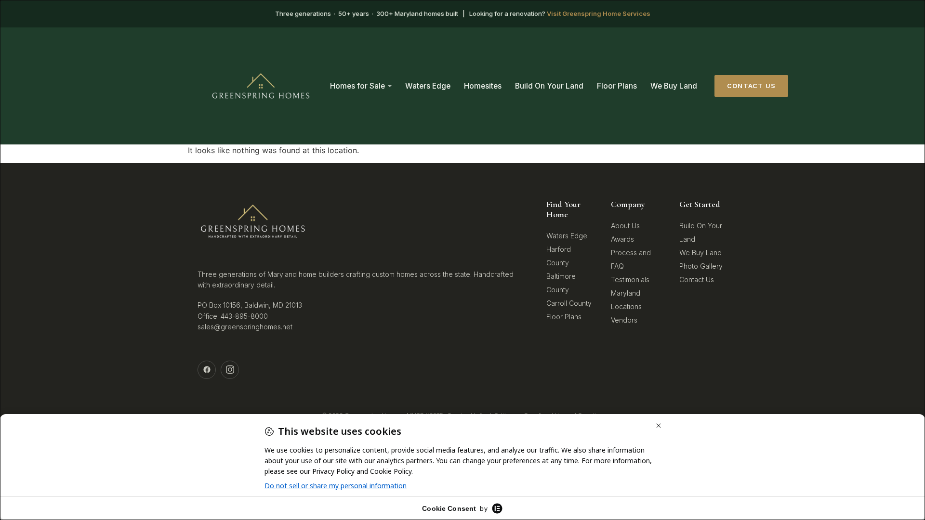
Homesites (483, 86)
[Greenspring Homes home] (261, 86)
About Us (625, 225)
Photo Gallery (701, 266)
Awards (622, 239)
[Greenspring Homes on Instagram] (230, 370)
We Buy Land (673, 86)
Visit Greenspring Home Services (598, 13)
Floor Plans (617, 86)
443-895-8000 (244, 316)
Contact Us (751, 86)
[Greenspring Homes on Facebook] (207, 370)
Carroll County (569, 303)
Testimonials (630, 279)
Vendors (624, 320)
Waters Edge (427, 86)
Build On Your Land (549, 86)
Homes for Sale (357, 86)
